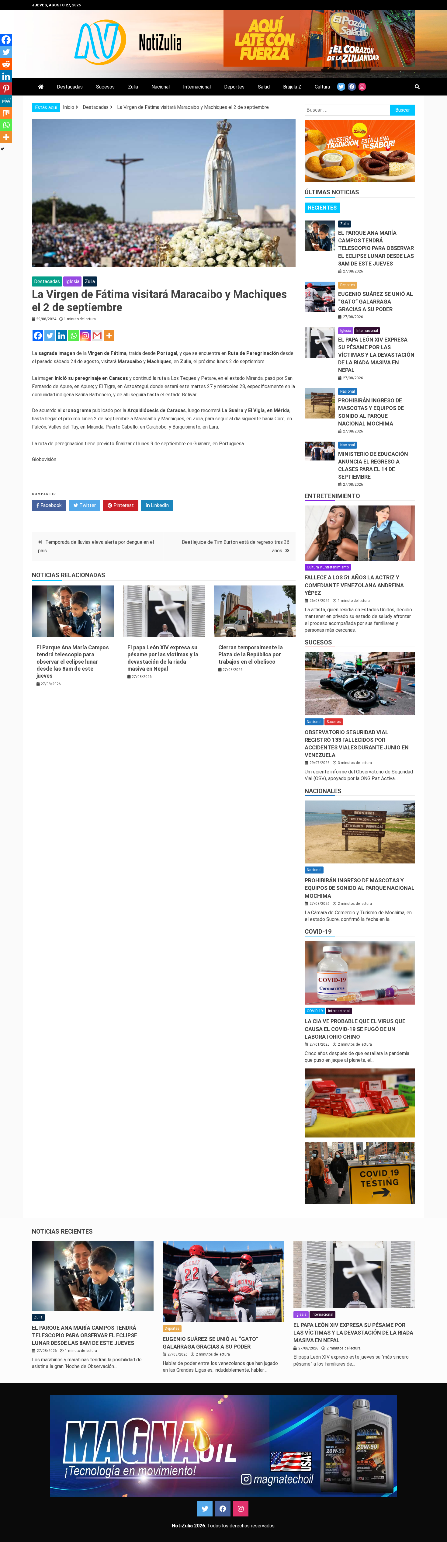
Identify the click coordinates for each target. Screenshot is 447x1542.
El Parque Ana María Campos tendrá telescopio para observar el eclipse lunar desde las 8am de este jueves (72, 661)
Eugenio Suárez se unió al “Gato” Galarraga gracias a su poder (375, 301)
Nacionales (323, 791)
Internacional (197, 87)
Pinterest (123, 505)
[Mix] (6, 113)
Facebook (50, 505)
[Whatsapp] (73, 335)
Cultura (322, 87)
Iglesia (72, 281)
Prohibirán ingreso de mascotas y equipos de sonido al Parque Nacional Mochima (359, 888)
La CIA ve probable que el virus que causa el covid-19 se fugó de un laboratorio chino (355, 1029)
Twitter (87, 505)
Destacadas (70, 87)
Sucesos (105, 87)
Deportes (234, 87)
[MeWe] (6, 101)
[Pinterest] (6, 88)
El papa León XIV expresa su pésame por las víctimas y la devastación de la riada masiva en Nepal (376, 354)
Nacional (160, 87)
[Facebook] (38, 335)
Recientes (322, 207)
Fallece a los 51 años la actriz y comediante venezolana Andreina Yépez (354, 585)
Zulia (133, 87)
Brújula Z (292, 87)
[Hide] (2, 149)
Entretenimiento (332, 496)
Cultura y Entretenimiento (328, 567)
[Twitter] (49, 335)
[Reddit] (6, 64)
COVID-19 (318, 931)
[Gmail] (97, 335)
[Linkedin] (61, 335)
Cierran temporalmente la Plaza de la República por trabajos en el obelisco (250, 654)
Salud (264, 87)
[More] (109, 335)
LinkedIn (159, 505)
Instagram (240, 1508)
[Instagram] (85, 335)
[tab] (322, 208)
